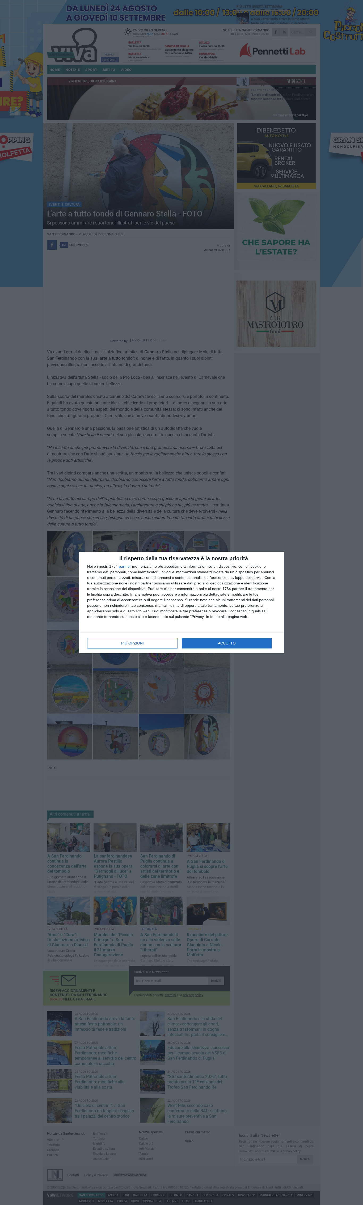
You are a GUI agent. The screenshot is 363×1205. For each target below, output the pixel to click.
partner (125, 566)
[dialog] (181, 602)
